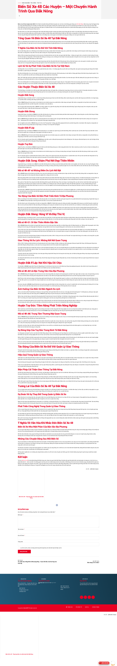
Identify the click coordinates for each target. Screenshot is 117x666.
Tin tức (39, 3)
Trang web (20, 541)
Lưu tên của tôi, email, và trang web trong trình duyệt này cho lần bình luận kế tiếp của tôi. (41, 548)
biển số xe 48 (25, 460)
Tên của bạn (21, 529)
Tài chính (33, 3)
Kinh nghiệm (26, 3)
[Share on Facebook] (57, 505)
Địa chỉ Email (21, 535)
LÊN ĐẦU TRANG (95, 607)
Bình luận (20, 515)
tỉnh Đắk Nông (80, 24)
